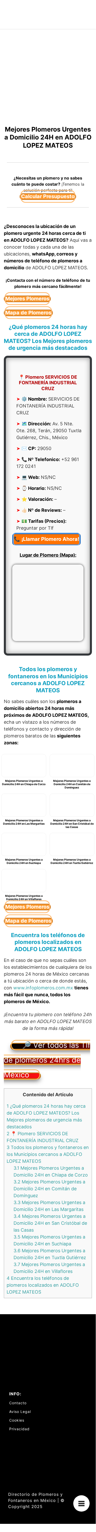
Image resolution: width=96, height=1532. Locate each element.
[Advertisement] (48, 79)
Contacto (18, 1403)
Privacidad (19, 1429)
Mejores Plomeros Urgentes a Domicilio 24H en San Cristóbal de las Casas (50, 1223)
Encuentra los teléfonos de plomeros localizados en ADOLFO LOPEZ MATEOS (43, 1285)
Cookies (16, 1420)
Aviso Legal (20, 1411)
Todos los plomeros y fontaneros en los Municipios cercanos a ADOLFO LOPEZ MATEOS (48, 1154)
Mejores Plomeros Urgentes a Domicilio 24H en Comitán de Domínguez (49, 1188)
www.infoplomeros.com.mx (43, 987)
